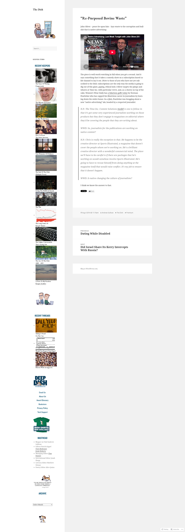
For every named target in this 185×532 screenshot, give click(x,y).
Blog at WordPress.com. (89, 269)
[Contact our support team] (42, 412)
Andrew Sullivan (108, 213)
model (121, 108)
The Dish (38, 9)
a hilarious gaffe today (117, 93)
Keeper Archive (41, 284)
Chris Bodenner (41, 449)
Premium (129, 213)
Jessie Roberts (41, 451)
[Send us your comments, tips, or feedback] (42, 392)
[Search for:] (45, 48)
